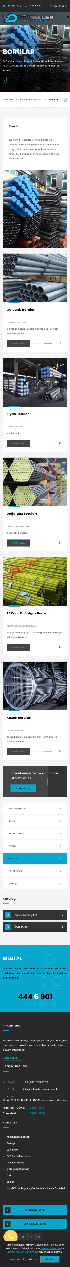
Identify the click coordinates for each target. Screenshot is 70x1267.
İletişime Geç (14, 5)
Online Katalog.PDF (35, 1209)
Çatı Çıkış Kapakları (18, 1169)
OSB (9, 1175)
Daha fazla (18, 343)
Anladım (50, 1259)
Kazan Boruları (19, 717)
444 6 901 (35, 5)
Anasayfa (8, 99)
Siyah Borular (18, 414)
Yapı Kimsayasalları (18, 1136)
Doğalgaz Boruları (22, 513)
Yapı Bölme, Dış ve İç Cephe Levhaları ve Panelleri (36, 1188)
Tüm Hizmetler (17, 808)
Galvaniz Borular (21, 309)
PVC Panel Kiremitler (19, 1156)
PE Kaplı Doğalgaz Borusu (28, 613)
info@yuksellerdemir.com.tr (40, 1089)
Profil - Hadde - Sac (31, 99)
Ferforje (13, 883)
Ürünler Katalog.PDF (35, 1224)
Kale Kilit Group (15, 1162)
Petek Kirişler (16, 871)
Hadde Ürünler (17, 833)
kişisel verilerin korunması (23, 1252)
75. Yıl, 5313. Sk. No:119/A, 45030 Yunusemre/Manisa (34, 1100)
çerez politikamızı (50, 1248)
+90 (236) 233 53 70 (35, 1082)
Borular (13, 858)
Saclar (12, 821)
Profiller (13, 846)
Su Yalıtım (12, 1149)
